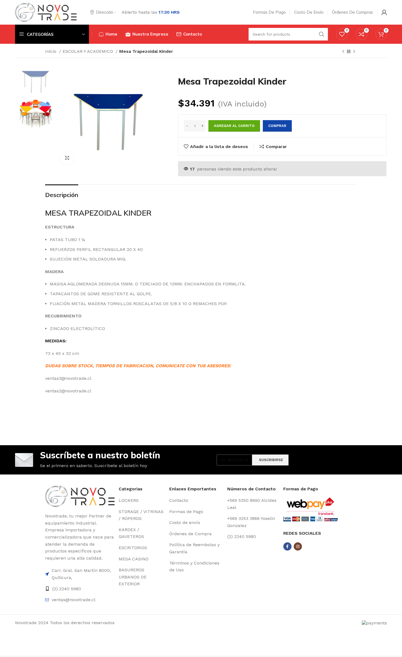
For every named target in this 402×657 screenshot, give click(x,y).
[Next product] (354, 51)
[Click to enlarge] (67, 158)
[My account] (384, 12)
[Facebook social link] (287, 546)
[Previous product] (343, 51)
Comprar (277, 126)
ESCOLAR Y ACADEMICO (88, 51)
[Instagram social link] (298, 546)
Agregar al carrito (234, 126)
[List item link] (80, 574)
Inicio (51, 51)
